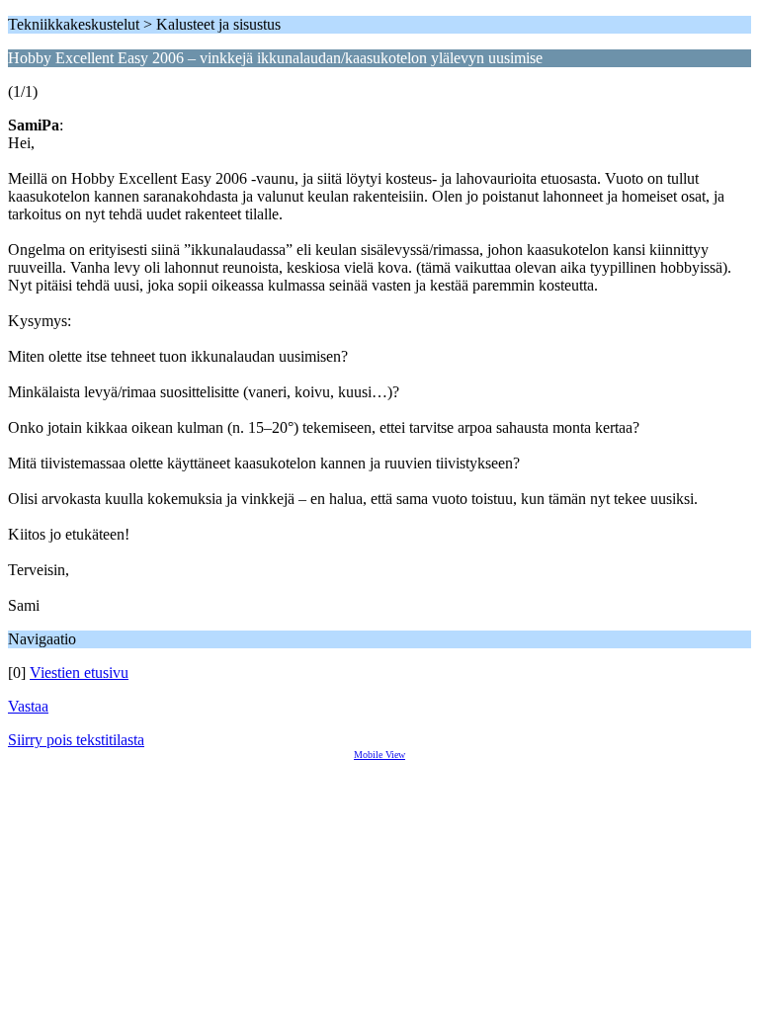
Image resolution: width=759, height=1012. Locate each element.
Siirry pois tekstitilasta (76, 739)
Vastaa (28, 706)
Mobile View (379, 754)
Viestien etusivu (79, 672)
